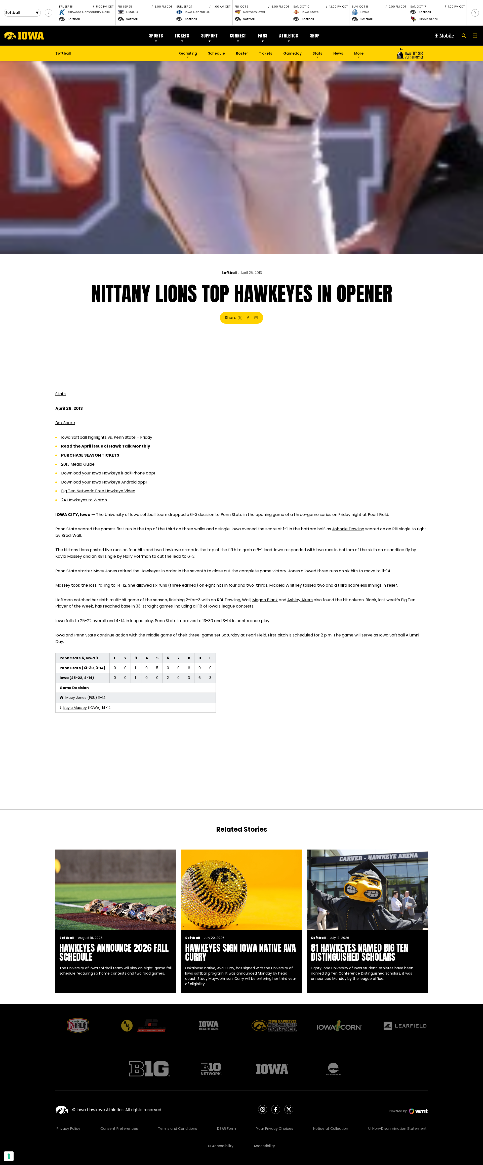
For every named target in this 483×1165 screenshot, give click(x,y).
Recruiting (188, 53)
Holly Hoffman (137, 556)
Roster (242, 53)
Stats (317, 53)
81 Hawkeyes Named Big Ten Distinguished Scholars (359, 952)
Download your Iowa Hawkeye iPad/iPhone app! (108, 473)
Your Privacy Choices (274, 1128)
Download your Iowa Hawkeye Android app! (104, 482)
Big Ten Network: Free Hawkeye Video (98, 491)
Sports (156, 35)
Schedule (216, 53)
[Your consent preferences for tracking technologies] (9, 1156)
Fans (262, 35)
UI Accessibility (220, 1145)
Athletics (288, 35)
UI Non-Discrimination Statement (397, 1128)
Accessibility (264, 1145)
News (338, 53)
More (359, 53)
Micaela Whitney (285, 585)
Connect (238, 35)
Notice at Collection (330, 1128)
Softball (229, 272)
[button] (48, 13)
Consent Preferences (119, 1128)
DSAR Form (226, 1128)
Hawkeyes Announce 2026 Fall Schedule (114, 952)
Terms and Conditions (177, 1128)
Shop (315, 35)
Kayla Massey (68, 556)
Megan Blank (265, 600)
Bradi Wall (71, 535)
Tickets (182, 35)
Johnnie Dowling (348, 529)
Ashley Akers (300, 600)
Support (209, 35)
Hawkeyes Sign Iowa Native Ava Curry (240, 952)
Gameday (292, 53)
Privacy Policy (68, 1128)
